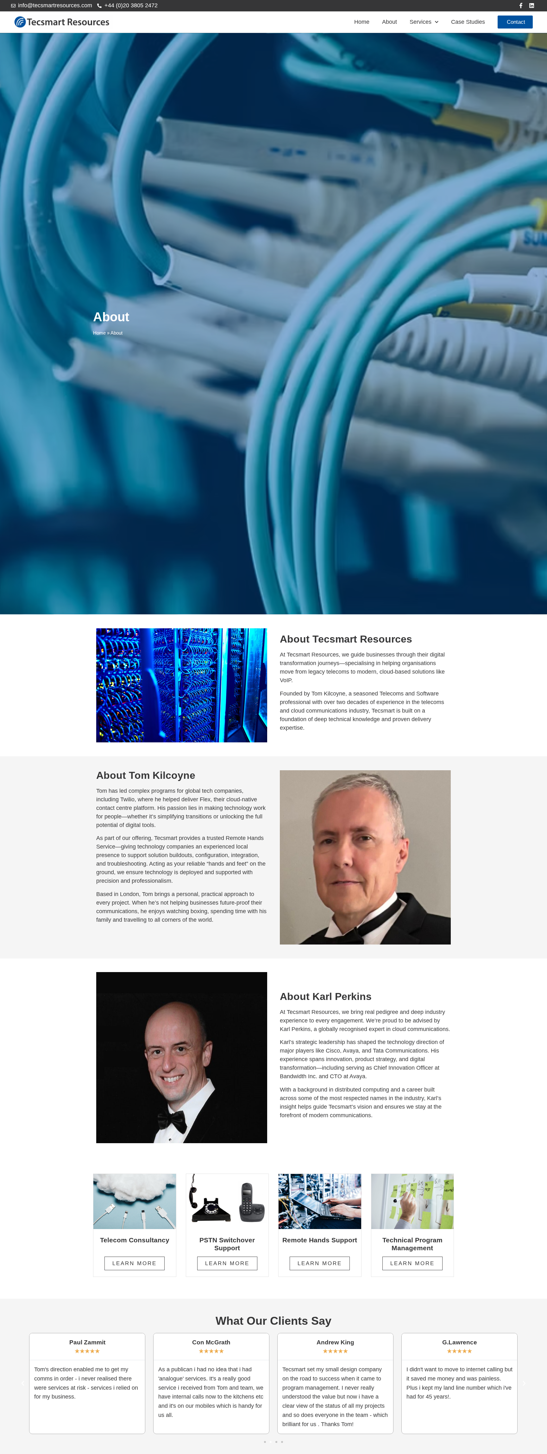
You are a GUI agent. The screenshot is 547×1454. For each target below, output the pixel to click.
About (389, 22)
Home (361, 22)
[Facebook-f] (521, 5)
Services (420, 22)
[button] (23, 1383)
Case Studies (468, 22)
